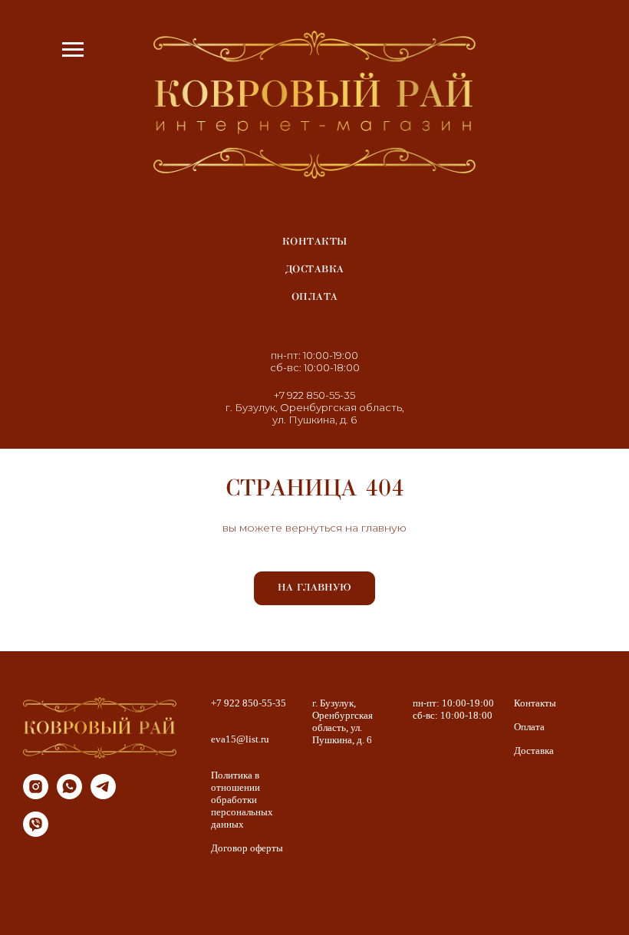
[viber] (35, 832)
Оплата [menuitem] (314, 297)
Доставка (534, 750)
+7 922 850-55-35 (314, 395)
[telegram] (103, 795)
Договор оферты (247, 848)
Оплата (529, 727)
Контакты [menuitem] (314, 241)
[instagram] (35, 795)
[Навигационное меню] (73, 50)
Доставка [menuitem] (314, 269)
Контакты (535, 703)
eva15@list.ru (240, 739)
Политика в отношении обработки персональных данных (242, 799)
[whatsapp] (69, 795)
